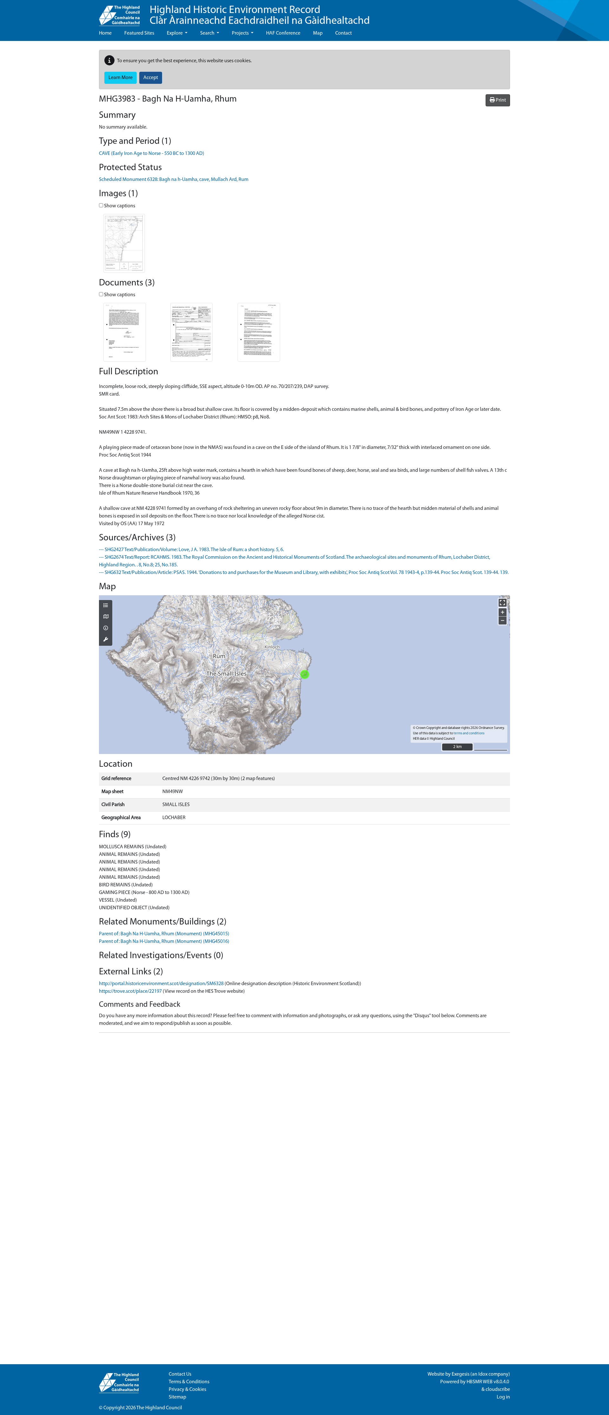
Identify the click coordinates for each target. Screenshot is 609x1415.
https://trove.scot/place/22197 (130, 991)
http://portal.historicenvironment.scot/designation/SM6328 (161, 983)
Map (318, 33)
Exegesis (460, 1374)
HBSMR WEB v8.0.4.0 (488, 1382)
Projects (241, 33)
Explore (175, 33)
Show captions (119, 206)
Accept (150, 77)
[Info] (105, 628)
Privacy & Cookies (187, 1389)
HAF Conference (283, 33)
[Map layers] (105, 606)
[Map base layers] (105, 617)
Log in (503, 1397)
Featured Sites (139, 33)
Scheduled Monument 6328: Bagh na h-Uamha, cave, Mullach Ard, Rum (173, 179)
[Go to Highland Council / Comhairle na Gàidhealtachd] (119, 13)
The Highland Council (159, 1408)
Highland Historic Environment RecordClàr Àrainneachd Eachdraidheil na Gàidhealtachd (260, 15)
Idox (483, 1374)
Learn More (120, 77)
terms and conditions (469, 733)
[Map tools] (105, 640)
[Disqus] (304, 1117)
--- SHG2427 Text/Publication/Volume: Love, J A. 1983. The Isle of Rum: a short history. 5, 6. (191, 549)
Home (105, 33)
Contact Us (180, 1374)
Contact (343, 33)
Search (207, 33)
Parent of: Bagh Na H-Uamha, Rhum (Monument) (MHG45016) (164, 941)
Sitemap (177, 1397)
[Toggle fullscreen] (503, 603)
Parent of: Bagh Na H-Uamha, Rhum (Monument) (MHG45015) (164, 934)
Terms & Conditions (189, 1382)
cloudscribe (498, 1389)
